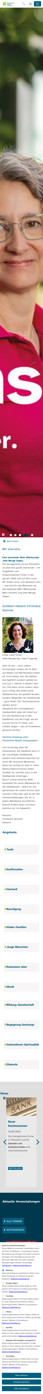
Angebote (9, 832)
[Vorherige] (5, 1142)
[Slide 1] (11, 535)
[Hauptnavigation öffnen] (37, 4)
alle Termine (14, 1221)
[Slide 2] (15, 535)
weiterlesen (15, 1168)
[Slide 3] (20, 535)
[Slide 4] (26, 535)
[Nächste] (37, 1142)
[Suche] (23, 4)
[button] (3, 534)
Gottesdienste (15, 1229)
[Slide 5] (32, 535)
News (4, 1093)
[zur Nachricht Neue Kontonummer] (21, 1107)
